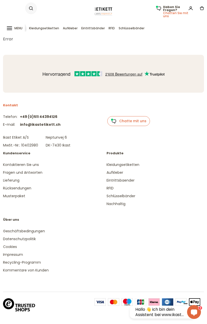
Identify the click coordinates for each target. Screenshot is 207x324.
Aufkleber (70, 28)
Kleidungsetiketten (44, 28)
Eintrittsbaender (121, 180)
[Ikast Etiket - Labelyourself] (103, 11)
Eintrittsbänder (93, 28)
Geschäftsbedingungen (24, 231)
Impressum (13, 254)
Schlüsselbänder (131, 28)
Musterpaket (14, 195)
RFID (112, 28)
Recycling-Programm (22, 262)
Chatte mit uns (131, 120)
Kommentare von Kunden (26, 270)
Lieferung (11, 180)
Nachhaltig (116, 203)
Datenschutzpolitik (19, 238)
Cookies (10, 246)
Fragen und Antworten (22, 172)
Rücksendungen (17, 188)
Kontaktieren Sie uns (21, 164)
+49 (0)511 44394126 (38, 116)
